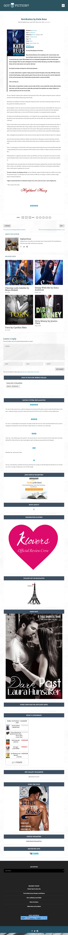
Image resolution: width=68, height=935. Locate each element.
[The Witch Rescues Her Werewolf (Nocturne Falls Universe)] (8, 757)
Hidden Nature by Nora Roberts (34, 906)
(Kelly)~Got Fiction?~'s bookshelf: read (17, 721)
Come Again (15, 747)
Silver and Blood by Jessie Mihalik (34, 897)
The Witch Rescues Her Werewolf (16, 754)
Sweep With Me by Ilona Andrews (47, 288)
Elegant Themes (31, 928)
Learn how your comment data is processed (29, 372)
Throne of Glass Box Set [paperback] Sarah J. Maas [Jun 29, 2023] (16, 733)
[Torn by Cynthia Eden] (19, 310)
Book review (38, 22)
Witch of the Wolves (34, 902)
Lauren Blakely (16, 748)
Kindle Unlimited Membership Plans (34, 841)
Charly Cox (16, 742)
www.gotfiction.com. (30, 934)
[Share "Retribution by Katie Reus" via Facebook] (23, 217)
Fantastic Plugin (46, 934)
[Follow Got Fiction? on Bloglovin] (34, 604)
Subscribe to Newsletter (14, 383)
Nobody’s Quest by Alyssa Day (34, 889)
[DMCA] (34, 854)
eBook (31, 41)
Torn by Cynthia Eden (16, 327)
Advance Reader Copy (34, 43)
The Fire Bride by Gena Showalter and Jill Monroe (34, 893)
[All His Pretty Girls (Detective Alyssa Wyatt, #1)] (8, 744)
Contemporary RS (33, 37)
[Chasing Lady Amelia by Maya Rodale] (19, 272)
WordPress (43, 928)
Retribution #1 (32, 32)
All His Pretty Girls (16, 740)
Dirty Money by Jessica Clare (46, 322)
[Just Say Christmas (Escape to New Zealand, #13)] (8, 729)
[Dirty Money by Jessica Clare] (49, 306)
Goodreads (28, 45)
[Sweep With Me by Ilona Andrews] (49, 272)
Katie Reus (34, 30)
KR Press (34, 34)
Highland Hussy (25, 22)
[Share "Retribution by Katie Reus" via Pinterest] (30, 217)
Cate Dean (19, 757)
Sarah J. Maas (19, 737)
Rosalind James (16, 727)
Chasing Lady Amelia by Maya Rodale (17, 288)
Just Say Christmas (16, 725)
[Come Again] (8, 751)
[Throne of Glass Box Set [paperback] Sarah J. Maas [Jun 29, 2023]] (8, 734)
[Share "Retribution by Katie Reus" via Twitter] (26, 217)
